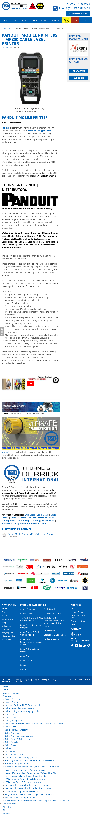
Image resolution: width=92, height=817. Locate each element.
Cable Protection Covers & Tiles (19, 736)
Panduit (5, 128)
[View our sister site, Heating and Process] (66, 20)
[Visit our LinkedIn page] (80, 645)
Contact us (79, 71)
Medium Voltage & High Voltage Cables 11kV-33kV (27, 785)
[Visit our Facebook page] (76, 645)
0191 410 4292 (80, 4)
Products (25, 20)
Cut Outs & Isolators (14, 754)
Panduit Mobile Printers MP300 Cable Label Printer (30, 534)
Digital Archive (8, 636)
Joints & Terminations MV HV (32, 523)
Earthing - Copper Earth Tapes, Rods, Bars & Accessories (30, 760)
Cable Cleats (8, 236)
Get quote (78, 78)
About (14, 20)
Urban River (18, 681)
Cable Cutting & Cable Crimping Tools (30, 633)
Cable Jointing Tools (52, 613)
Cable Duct (25, 639)
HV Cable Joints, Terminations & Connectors (25, 779)
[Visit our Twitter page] (72, 645)
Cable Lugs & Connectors (55, 634)
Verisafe (5, 452)
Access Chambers (28, 609)
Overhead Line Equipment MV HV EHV (22, 791)
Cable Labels (49, 630)
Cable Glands (50, 609)
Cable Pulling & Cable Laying (17, 739)
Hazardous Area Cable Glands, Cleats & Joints (25, 776)
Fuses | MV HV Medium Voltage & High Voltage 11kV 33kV (31, 773)
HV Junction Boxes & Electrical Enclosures (23, 782)
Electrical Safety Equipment (17, 763)
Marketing (6, 639)
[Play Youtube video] (31, 383)
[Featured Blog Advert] (78, 48)
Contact (85, 20)
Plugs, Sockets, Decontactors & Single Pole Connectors (29, 794)
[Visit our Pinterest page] (88, 645)
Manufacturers (40, 20)
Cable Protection (51, 639)
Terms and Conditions (11, 679)
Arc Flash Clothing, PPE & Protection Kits (31, 619)
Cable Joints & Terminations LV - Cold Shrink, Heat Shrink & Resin (54, 622)
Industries (55, 20)
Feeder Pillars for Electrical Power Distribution (26, 770)
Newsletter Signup (78, 13)
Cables (23, 665)
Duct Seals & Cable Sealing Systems (21, 757)
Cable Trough (26, 660)
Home (6, 20)
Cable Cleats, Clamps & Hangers (19, 708)
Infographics (7, 632)
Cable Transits (26, 656)
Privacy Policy (26, 679)
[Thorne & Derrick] (23, 6)
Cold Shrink (25, 669)
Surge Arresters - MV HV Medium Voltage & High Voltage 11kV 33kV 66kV (37, 800)
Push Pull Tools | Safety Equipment (21, 797)
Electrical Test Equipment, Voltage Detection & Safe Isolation (32, 766)
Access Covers (26, 613)
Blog (75, 20)
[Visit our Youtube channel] (84, 645)
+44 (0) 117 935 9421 (76, 8)
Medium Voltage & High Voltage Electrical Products (28, 788)
